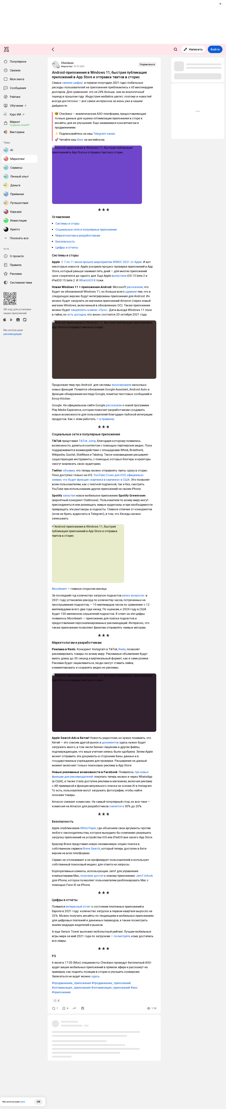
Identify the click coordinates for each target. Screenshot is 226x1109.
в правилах (106, 419)
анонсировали (121, 385)
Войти (215, 49)
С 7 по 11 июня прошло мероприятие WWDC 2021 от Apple (101, 262)
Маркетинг (67, 66)
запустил (69, 495)
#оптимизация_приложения (71, 987)
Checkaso (67, 63)
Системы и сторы (67, 223)
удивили (131, 291)
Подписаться (147, 64)
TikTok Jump (87, 441)
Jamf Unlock (144, 875)
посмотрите (122, 936)
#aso (134, 987)
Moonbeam (59, 588)
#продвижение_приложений (111, 983)
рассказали (135, 287)
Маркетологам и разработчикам (77, 235)
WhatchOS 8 (87, 280)
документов (110, 742)
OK (38, 1101)
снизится (115, 806)
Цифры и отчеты (66, 247)
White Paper (88, 828)
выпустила (119, 275)
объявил (69, 470)
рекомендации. (13, 334)
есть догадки (76, 314)
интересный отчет (78, 906)
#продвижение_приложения (71, 983)
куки (22, 1101)
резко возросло (133, 595)
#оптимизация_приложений (110, 987)
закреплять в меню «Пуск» (89, 310)
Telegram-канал (104, 133)
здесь (95, 976)
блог (80, 139)
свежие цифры (72, 82)
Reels (122, 649)
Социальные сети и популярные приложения (86, 229)
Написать (196, 49)
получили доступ (91, 875)
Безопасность (65, 241)
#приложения (61, 992)
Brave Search (91, 848)
